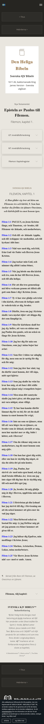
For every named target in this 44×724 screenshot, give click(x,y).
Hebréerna (21, 29)
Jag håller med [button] (19, 721)
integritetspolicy (7, 711)
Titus (22, 17)
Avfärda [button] (6, 721)
